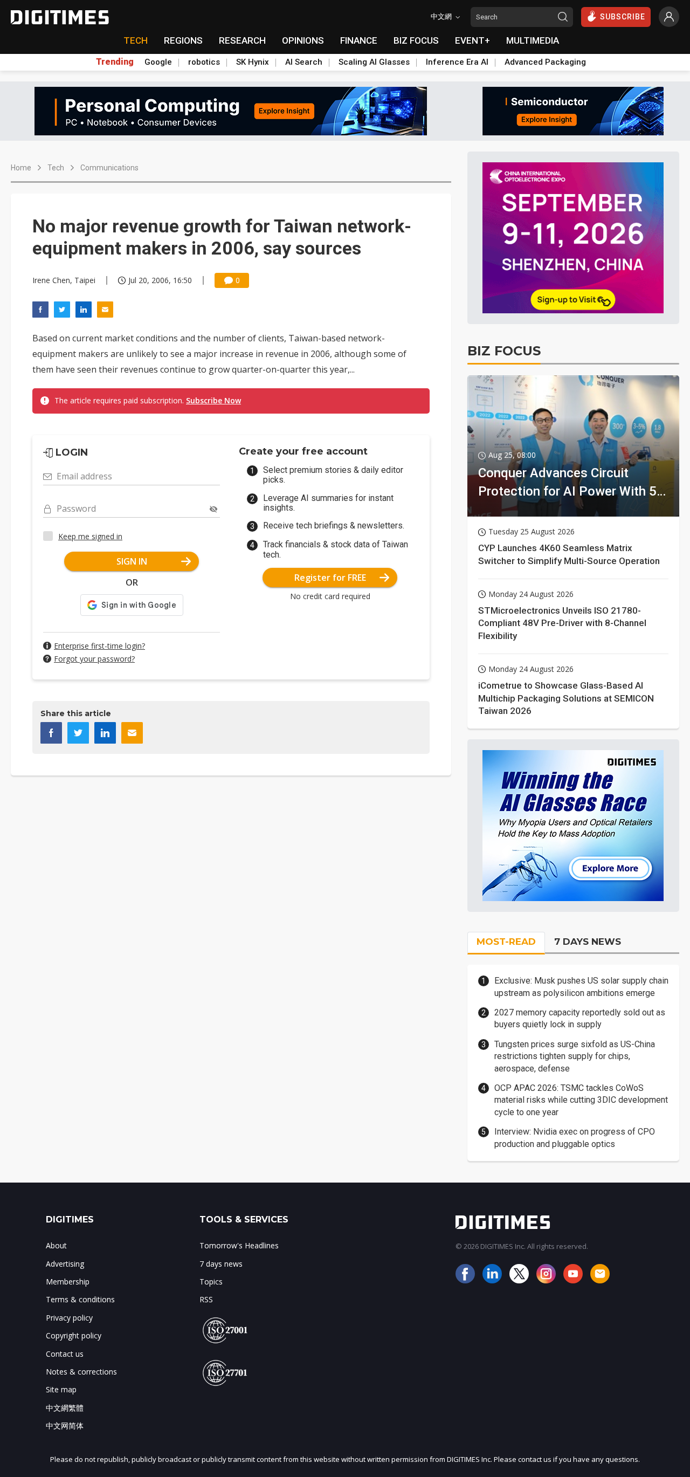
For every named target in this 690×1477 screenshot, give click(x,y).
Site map (61, 1389)
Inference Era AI (457, 62)
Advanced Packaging (545, 62)
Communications (109, 167)
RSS (206, 1299)
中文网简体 (65, 1425)
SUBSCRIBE (622, 16)
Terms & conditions (80, 1299)
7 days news (221, 1264)
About (56, 1245)
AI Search (303, 62)
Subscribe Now (213, 400)
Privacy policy (69, 1318)
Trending (115, 62)
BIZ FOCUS (416, 40)
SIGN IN (131, 561)
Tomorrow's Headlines (239, 1245)
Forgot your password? (94, 659)
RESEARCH (242, 40)
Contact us (65, 1354)
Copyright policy (73, 1335)
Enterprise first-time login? (99, 646)
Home (21, 167)
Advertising (65, 1264)
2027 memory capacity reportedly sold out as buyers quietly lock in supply (579, 1018)
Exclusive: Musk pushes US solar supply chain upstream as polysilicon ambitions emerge (581, 986)
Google (158, 62)
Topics (211, 1281)
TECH (135, 40)
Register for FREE (330, 577)
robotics (204, 62)
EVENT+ (472, 40)
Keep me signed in (90, 536)
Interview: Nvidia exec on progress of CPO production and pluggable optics (574, 1137)
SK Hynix (252, 62)
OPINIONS (303, 40)
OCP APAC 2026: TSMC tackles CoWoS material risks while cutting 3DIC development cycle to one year (581, 1100)
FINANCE (358, 40)
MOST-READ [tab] (506, 941)
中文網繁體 (65, 1408)
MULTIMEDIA (532, 40)
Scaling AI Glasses (374, 62)
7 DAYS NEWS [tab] (587, 941)
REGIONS (183, 40)
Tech (55, 167)
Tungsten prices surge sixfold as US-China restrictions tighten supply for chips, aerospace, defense (574, 1056)
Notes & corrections (81, 1371)
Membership (67, 1281)
